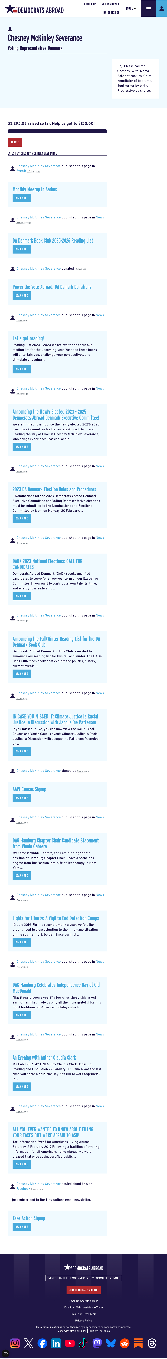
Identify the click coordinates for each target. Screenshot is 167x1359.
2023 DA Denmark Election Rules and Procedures (54, 490)
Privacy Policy (83, 1320)
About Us (90, 4)
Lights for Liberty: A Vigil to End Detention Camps (56, 918)
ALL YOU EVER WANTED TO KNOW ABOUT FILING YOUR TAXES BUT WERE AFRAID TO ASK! (53, 1133)
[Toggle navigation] (148, 8)
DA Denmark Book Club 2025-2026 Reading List (53, 241)
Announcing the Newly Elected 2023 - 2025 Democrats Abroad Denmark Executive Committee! (56, 415)
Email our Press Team (83, 1314)
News (100, 218)
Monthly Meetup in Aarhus (35, 190)
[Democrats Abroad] (34, 8)
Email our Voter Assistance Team (83, 1307)
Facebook (23, 1189)
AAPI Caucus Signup (29, 789)
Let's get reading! (28, 338)
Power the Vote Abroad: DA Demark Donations (52, 287)
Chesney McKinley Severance (38, 166)
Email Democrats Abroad (83, 1301)
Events (21, 171)
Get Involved (110, 4)
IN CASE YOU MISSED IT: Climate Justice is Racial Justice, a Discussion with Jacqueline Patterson (55, 720)
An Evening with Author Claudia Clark (44, 1058)
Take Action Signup (29, 1218)
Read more (21, 198)
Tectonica (104, 1331)
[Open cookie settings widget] (5, 1353)
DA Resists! (111, 13)
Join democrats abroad (83, 1290)
